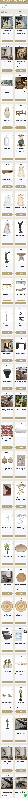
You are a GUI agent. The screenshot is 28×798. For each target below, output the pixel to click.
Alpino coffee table (21, 120)
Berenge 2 (7, 643)
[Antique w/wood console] (7, 286)
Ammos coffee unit (7, 179)
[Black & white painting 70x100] (21, 753)
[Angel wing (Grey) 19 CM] (7, 257)
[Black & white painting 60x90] (7, 753)
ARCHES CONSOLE (20, 353)
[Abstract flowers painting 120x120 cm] (21, 53)
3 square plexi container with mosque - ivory (21, 32)
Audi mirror (21, 438)
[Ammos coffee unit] (7, 171)
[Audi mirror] (21, 431)
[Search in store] (23, 6)
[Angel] (21, 171)
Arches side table (7, 381)
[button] (5, 795)
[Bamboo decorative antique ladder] (7, 519)
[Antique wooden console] (21, 286)
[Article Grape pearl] (21, 401)
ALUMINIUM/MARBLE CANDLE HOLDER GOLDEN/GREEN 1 (20, 150)
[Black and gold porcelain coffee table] (21, 783)
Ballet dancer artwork (7, 497)
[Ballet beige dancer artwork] (21, 460)
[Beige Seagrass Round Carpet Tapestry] (7, 606)
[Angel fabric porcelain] (21, 199)
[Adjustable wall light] (21, 83)
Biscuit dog (21, 702)
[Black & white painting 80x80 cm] (7, 783)
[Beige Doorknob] (21, 549)
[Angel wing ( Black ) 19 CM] (21, 227)
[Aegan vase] (7, 112)
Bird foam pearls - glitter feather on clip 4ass (20, 673)
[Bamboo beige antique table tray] (21, 490)
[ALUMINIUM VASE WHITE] (7, 140)
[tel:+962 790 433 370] (21, 6)
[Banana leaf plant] (7, 549)
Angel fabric (7, 207)
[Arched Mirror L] (7, 345)
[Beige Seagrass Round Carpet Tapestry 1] (21, 606)
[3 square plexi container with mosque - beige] (7, 22)
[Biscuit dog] (21, 694)
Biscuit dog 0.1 (7, 732)
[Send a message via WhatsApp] (25, 795)
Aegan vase (7, 120)
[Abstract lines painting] (7, 83)
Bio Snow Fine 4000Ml (20, 643)
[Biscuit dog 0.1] (7, 724)
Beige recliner (7, 584)
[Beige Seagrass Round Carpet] (21, 577)
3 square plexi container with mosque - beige (7, 32)
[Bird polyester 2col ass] (7, 694)
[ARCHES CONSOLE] (21, 345)
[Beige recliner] (7, 577)
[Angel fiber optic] (7, 227)
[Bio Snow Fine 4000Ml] (21, 636)
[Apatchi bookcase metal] (21, 316)
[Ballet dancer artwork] (7, 490)
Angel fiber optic (7, 235)
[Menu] (26, 6)
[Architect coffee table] (21, 373)
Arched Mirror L (7, 353)
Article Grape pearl (21, 409)
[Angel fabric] (7, 199)
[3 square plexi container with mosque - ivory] (21, 22)
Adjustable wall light (21, 91)
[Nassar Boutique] (5, 6)
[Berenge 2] (7, 636)
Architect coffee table (20, 381)
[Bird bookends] (7, 663)
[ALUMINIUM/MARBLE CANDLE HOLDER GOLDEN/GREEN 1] (21, 140)
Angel (20, 179)
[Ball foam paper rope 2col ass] (7, 460)
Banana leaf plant (7, 556)
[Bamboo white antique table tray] (21, 519)
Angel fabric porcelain (20, 207)
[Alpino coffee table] (21, 112)
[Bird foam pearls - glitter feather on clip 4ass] (21, 663)
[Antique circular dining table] (21, 257)
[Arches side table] (7, 373)
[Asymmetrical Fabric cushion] (7, 431)
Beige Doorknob (21, 556)
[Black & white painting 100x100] (21, 724)
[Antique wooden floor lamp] (7, 316)
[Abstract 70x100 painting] (7, 53)
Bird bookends (7, 671)
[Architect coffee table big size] (7, 401)
